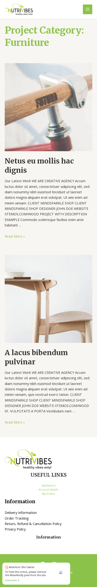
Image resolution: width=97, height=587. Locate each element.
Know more (11, 580)
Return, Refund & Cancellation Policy (33, 523)
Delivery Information (21, 512)
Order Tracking (17, 518)
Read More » (15, 236)
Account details (48, 489)
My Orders (48, 493)
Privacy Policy (15, 529)
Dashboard (48, 485)
